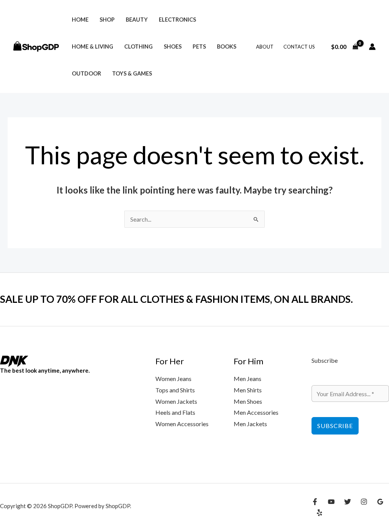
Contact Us (299, 47)
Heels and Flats (175, 412)
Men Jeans (247, 378)
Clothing (138, 46)
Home (80, 19)
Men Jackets (250, 423)
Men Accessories (256, 412)
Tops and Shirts (175, 390)
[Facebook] (315, 501)
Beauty (137, 19)
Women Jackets (176, 401)
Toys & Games (132, 73)
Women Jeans (173, 378)
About (265, 47)
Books (226, 46)
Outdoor (86, 73)
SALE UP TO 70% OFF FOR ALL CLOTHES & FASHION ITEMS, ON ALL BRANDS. (176, 299)
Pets (199, 46)
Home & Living (92, 46)
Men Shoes (248, 401)
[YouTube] (331, 501)
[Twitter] (347, 501)
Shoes (173, 46)
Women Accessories (182, 423)
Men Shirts (248, 390)
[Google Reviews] (380, 501)
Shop (107, 19)
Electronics (177, 19)
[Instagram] (364, 501)
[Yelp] (319, 512)
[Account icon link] (372, 46)
